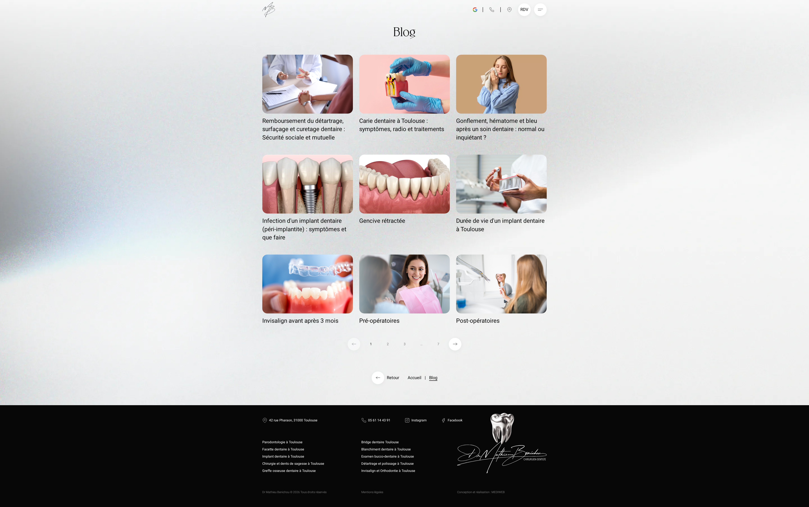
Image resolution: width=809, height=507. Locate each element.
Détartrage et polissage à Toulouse (387, 463)
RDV (525, 10)
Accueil (414, 378)
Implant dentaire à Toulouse (283, 456)
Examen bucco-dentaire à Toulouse (387, 456)
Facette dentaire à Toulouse (283, 449)
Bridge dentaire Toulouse (380, 442)
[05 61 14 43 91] (491, 9)
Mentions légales (372, 492)
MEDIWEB (498, 492)
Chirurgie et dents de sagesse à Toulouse (293, 463)
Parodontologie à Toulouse (282, 442)
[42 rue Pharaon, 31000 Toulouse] (509, 9)
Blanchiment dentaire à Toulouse (386, 449)
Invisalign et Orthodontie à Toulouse (388, 470)
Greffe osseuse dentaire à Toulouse (289, 470)
